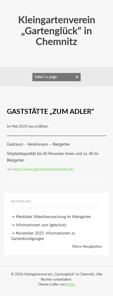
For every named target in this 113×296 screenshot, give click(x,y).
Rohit (70, 284)
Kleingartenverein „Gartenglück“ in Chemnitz (56, 31)
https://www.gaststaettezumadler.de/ (43, 169)
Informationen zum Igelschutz (41, 225)
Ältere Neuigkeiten (87, 247)
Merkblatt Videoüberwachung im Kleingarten (53, 217)
